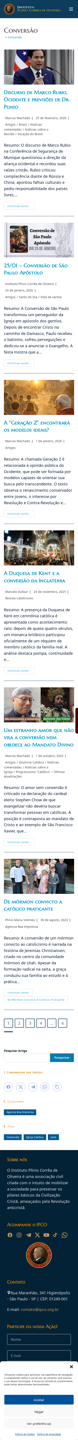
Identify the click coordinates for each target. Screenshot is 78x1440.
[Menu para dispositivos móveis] (71, 9)
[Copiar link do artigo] (57, 1086)
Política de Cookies (25, 1434)
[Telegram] (28, 1235)
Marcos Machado (17, 118)
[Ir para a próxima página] (8, 1031)
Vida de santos (51, 297)
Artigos (10, 124)
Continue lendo (21, 207)
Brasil (23, 124)
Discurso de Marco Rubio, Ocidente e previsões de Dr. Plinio (37, 99)
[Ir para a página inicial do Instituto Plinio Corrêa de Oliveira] (39, 1254)
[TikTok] (55, 1235)
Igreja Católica (35, 1137)
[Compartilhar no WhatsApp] (44, 1086)
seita (53, 1137)
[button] (71, 1367)
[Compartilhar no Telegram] (32, 1086)
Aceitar (39, 1400)
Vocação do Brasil (30, 134)
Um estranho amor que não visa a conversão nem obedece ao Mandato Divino (39, 737)
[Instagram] (19, 1235)
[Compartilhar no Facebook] (8, 1086)
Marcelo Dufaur (16, 592)
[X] (37, 1235)
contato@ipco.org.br (40, 1309)
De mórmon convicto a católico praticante (36, 999)
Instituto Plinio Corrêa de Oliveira (29, 284)
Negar (39, 1412)
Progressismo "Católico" (33, 772)
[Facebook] (10, 1235)
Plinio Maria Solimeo (20, 920)
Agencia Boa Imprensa (21, 927)
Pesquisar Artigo (15, 1051)
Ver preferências (39, 1423)
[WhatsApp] (64, 1235)
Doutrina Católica (31, 762)
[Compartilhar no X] (20, 1086)
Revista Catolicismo (19, 598)
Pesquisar (62, 1057)
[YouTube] (46, 1235)
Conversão (15, 37)
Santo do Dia (28, 297)
